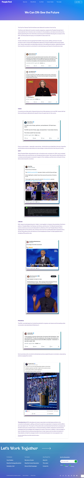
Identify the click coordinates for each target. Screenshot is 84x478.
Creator (66, 466)
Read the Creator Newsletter (32, 463)
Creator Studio (50, 2)
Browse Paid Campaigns (31, 466)
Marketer (72, 466)
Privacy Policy (33, 475)
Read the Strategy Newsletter (14, 463)
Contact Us (45, 466)
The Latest (59, 2)
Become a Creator (29, 460)
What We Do (33, 2)
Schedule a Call (10, 466)
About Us (25, 2)
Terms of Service (25, 475)
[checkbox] (64, 465)
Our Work (41, 2)
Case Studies (10, 460)
